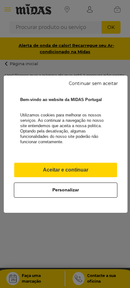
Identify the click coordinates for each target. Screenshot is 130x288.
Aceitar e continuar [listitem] (65, 169)
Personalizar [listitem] (65, 189)
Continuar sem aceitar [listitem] (93, 83)
